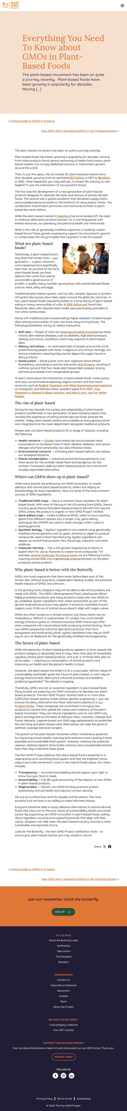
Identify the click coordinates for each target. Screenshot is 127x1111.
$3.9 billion (77, 178)
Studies (49, 440)
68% (69, 346)
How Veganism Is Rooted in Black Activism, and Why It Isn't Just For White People (60, 392)
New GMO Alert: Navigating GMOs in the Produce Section (79, 131)
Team (63, 1001)
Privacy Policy (44, 1098)
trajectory (63, 216)
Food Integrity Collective (63, 1024)
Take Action (63, 951)
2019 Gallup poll (76, 304)
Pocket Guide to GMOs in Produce (33, 121)
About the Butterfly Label (63, 940)
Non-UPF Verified (63, 1030)
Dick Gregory (86, 364)
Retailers (63, 962)
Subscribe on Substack (63, 985)
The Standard (63, 956)
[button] (63, 912)
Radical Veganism (50, 385)
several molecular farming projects (54, 555)
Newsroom (63, 990)
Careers (63, 995)
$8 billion (104, 178)
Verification (63, 945)
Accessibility (84, 1098)
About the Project (63, 1006)
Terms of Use (64, 1098)
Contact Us (63, 979)
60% (89, 653)
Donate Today (63, 1056)
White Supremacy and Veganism (90, 385)
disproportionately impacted (79, 332)
